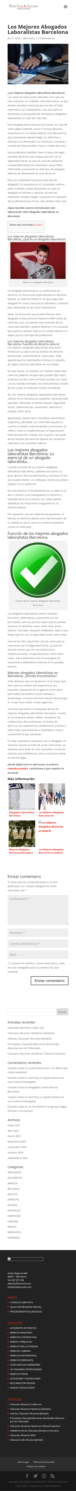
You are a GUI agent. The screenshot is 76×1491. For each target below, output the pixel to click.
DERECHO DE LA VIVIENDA (24, 1346)
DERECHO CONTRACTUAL (23, 1337)
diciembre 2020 (17, 1141)
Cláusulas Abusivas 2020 (22, 1435)
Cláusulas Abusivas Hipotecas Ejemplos (31, 1033)
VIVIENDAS (14, 1237)
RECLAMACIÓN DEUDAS (22, 1383)
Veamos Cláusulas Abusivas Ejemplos (30, 1038)
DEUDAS (12, 1205)
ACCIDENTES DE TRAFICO (23, 1328)
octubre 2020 (15, 1152)
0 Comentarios (46, 38)
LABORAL (13, 1221)
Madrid (12, 1226)
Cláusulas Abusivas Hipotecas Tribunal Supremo (36, 1053)
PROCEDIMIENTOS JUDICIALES (26, 1311)
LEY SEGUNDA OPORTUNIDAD (26, 1369)
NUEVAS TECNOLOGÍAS (22, 1387)
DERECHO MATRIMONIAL (23, 1355)
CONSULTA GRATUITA (21, 1302)
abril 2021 (13, 1130)
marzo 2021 (14, 1136)
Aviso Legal (23, 1461)
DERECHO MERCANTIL (22, 1360)
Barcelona (29, 38)
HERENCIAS (14, 1216)
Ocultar (38, 224)
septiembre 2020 (18, 1158)
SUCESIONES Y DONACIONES (25, 1378)
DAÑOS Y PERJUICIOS (21, 1341)
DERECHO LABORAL (20, 1351)
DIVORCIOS (14, 1210)
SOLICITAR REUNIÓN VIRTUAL (26, 1307)
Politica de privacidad (43, 1461)
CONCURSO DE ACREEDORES (25, 1364)
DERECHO (13, 1199)
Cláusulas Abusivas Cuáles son (26, 1027)
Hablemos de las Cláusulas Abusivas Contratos (34, 1430)
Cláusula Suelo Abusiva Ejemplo (26, 1439)
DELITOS (12, 1194)
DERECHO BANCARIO (21, 1332)
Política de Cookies (36, 1466)
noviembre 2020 (17, 1147)
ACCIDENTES (15, 1177)
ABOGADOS (14, 1172)
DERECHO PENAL (19, 1373)
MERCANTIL (14, 1232)
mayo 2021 (14, 1125)
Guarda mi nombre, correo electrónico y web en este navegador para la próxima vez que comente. (36, 967)
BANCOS (13, 1183)
